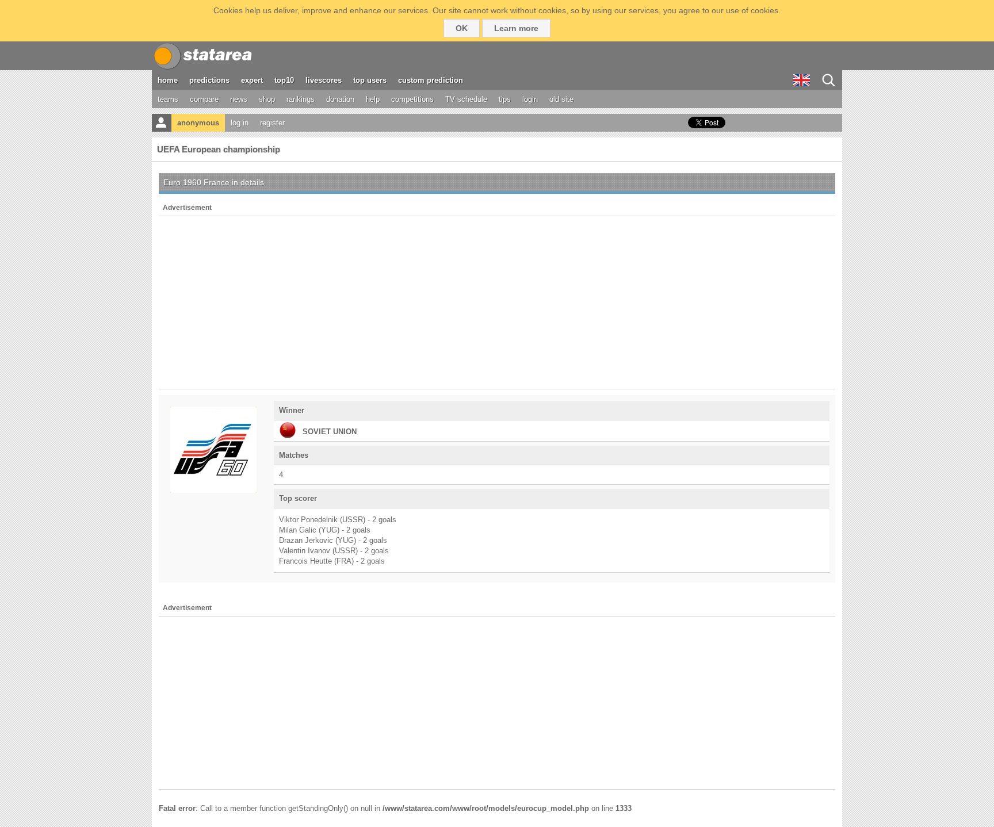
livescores (323, 80)
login (530, 99)
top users (370, 80)
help (373, 99)
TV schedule (466, 99)
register (272, 122)
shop (267, 99)
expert (252, 80)
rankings (300, 99)
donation (340, 99)
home (168, 80)
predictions (209, 80)
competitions (412, 99)
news (238, 99)
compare (204, 99)
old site (561, 99)
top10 (284, 80)
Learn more (516, 28)
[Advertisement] (497, 302)
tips (505, 99)
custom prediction (430, 80)
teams (168, 99)
